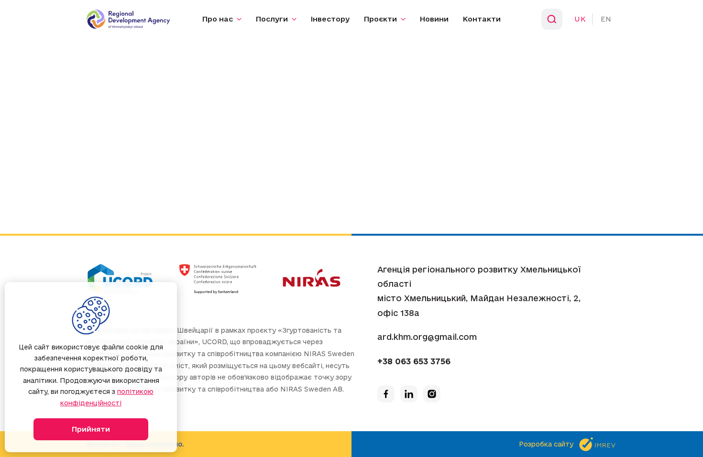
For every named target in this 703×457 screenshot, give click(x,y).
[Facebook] (386, 394)
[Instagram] (431, 394)
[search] (551, 19)
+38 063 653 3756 (413, 361)
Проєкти (380, 19)
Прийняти (91, 429)
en (606, 19)
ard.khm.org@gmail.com (427, 336)
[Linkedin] (408, 394)
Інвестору (330, 19)
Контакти (482, 19)
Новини (434, 19)
